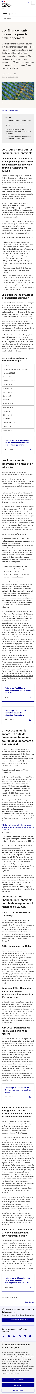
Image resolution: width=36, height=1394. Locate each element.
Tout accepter (18, 1380)
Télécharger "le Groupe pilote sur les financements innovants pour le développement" (17, 442)
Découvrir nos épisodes (18, 1320)
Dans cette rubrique (11, 110)
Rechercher (28, 3)
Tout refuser (18, 1385)
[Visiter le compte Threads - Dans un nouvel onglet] (14, 1336)
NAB (8, 786)
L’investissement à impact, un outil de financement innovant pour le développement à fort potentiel (18, 131)
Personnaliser (18, 1390)
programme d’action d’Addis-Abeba (14, 1133)
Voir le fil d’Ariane (6, 18)
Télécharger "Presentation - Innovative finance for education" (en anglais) (16, 713)
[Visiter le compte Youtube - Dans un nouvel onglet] (30, 1336)
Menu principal (33, 3)
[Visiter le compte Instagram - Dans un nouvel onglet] (20, 1336)
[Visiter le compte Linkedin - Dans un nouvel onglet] (3, 1341)
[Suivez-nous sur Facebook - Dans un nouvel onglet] (9, 1336)
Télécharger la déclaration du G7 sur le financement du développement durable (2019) (18, 1280)
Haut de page (29, 1302)
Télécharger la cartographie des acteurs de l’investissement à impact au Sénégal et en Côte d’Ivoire (18, 827)
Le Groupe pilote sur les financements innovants (18, 120)
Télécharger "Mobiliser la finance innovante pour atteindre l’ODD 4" (18, 690)
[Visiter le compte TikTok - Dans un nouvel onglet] (25, 1336)
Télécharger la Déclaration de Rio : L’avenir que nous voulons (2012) (18, 1090)
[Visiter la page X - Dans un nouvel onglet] (3, 1336)
